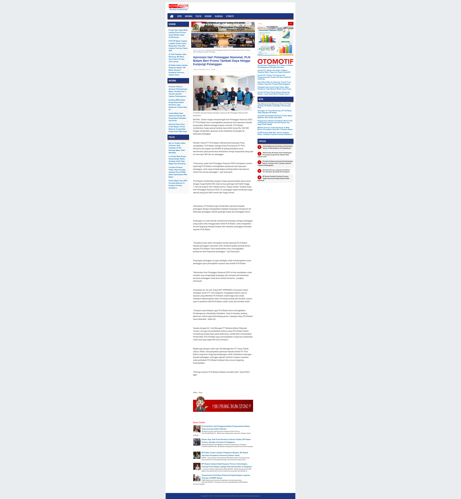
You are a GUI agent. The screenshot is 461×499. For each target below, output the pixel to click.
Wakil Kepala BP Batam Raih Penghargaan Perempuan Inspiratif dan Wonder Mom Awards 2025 (275, 155)
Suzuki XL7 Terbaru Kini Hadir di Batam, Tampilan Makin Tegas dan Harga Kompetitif (274, 71)
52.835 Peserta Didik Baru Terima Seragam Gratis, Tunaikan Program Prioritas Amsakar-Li (275, 133)
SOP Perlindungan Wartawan (249, 496)
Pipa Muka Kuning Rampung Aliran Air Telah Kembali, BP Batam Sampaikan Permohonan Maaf (274, 106)
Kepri (179, 16)
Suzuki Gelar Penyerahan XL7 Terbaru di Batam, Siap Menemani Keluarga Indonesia (275, 66)
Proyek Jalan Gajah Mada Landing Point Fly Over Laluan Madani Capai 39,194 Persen (178, 33)
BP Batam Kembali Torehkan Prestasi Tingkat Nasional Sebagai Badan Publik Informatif (273, 178)
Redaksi (220, 496)
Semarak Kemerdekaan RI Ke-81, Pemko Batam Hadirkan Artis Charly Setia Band (275, 116)
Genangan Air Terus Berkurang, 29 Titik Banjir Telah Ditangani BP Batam (275, 111)
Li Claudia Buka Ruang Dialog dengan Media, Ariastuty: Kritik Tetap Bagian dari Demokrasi (177, 160)
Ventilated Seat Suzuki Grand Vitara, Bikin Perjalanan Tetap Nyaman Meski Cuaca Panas (274, 88)
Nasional (188, 16)
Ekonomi (208, 16)
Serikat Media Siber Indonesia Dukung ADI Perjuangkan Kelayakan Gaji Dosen (177, 116)
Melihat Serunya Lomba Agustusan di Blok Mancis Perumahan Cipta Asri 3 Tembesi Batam (275, 128)
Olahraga (219, 16)
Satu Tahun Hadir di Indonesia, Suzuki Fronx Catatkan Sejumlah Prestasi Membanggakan (274, 83)
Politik (198, 16)
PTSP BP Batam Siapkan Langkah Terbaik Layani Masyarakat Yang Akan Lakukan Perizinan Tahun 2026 (178, 46)
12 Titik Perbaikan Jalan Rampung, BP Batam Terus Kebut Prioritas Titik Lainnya (177, 57)
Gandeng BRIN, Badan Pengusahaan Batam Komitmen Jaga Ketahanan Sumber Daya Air (178, 104)
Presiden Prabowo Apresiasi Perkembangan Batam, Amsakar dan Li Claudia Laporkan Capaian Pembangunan (178, 91)
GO (291, 23)
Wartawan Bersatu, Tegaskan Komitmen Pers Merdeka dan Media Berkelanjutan (276, 171)
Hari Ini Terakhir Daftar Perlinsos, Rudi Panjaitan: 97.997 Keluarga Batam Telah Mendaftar (177, 148)
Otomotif (230, 16)
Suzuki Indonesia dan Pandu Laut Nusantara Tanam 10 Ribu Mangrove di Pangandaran (278, 147)
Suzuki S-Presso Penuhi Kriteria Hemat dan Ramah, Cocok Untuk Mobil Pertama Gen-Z (274, 93)
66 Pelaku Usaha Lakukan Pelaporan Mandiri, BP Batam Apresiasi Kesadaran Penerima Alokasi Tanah (178, 70)
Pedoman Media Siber (231, 496)
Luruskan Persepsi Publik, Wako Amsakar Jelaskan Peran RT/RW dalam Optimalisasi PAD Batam (178, 172)
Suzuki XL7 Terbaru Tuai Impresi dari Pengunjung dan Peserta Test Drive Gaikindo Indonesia (274, 77)
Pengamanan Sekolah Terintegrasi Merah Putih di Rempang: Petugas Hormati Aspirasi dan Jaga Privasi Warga (275, 122)
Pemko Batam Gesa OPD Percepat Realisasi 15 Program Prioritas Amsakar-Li (178, 184)
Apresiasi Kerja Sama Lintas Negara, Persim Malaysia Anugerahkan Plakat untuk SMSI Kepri (178, 127)
